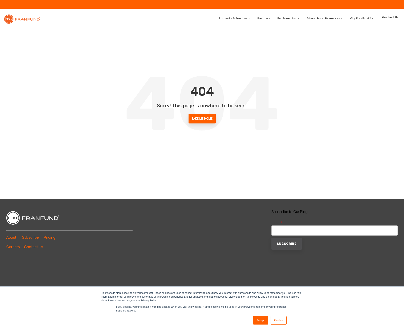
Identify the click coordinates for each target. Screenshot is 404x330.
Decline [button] (278, 320)
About (14, 237)
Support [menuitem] (395, 3)
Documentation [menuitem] (375, 3)
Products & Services (233, 18)
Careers (15, 247)
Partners (263, 18)
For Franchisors (288, 18)
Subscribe (30, 237)
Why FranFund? (360, 18)
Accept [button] (260, 320)
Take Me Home (202, 118)
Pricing (49, 237)
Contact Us (390, 17)
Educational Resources (323, 18)
